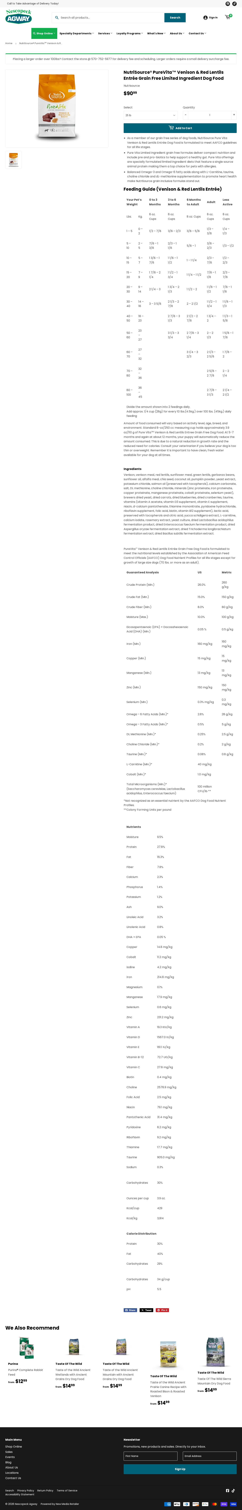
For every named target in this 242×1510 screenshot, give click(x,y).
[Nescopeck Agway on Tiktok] (233, 1491)
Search (178, 17)
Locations (12, 1473)
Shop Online (44, 33)
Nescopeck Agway (26, 1504)
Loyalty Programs (129, 33)
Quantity (189, 107)
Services (104, 33)
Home (8, 43)
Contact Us (196, 33)
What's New (155, 33)
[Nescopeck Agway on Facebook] (227, 1491)
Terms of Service (67, 1490)
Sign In (213, 17)
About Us (176, 33)
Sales (9, 1452)
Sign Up (180, 1469)
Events (10, 1457)
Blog (8, 1462)
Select (128, 107)
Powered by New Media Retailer (60, 1504)
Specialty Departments (76, 33)
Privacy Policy (25, 1490)
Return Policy (45, 1490)
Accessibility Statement (19, 1494)
